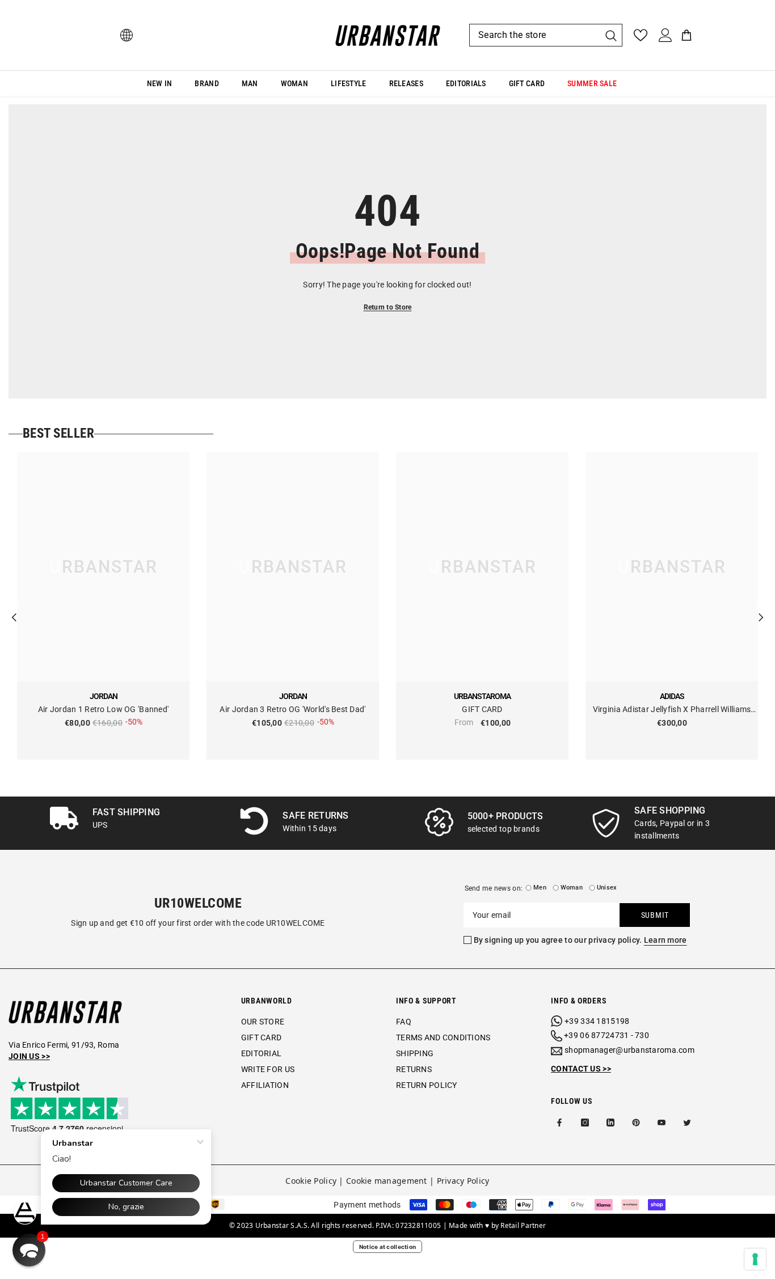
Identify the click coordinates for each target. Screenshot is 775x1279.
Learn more (665, 940)
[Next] (760, 606)
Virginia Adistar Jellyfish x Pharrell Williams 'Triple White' (672, 710)
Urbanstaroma (482, 696)
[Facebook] (559, 1122)
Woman (572, 887)
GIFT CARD (482, 709)
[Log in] (665, 35)
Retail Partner (523, 1225)
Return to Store (388, 307)
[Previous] (14, 606)
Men (539, 887)
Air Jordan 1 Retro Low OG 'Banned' (103, 709)
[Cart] (686, 35)
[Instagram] (584, 1122)
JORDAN (103, 696)
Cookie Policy (310, 1180)
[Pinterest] (636, 1122)
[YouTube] (661, 1122)
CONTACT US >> (581, 1068)
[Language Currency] (126, 35)
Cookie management (386, 1180)
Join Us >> (29, 1056)
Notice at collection (387, 1246)
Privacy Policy (463, 1180)
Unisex (607, 887)
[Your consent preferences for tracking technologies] (755, 1259)
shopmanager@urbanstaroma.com (629, 1049)
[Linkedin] (610, 1122)
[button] (28, 1250)
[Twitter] (687, 1122)
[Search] (545, 35)
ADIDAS (672, 696)
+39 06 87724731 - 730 (606, 1035)
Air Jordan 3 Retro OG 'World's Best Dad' (292, 709)
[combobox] (534, 35)
